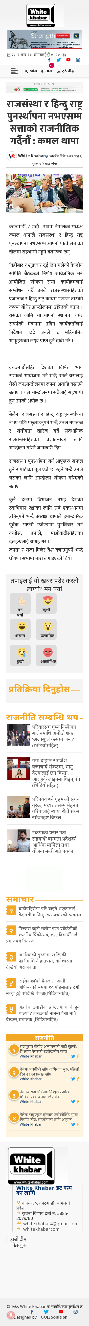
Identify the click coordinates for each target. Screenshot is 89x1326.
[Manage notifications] (11, 1315)
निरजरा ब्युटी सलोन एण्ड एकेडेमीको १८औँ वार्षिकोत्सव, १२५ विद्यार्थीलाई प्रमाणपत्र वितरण (41, 934)
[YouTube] (68, 60)
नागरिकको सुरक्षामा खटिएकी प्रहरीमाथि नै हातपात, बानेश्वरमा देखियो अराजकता (39, 961)
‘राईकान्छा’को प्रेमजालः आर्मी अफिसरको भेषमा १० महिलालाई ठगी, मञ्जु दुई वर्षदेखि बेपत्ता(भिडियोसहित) (43, 987)
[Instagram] (78, 60)
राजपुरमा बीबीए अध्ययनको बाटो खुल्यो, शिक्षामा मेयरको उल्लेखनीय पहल (48, 1049)
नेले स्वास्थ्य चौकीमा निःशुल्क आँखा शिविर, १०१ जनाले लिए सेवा (45, 1094)
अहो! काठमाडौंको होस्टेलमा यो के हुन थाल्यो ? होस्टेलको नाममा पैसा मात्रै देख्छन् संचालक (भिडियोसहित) (43, 1013)
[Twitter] (58, 60)
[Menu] (14, 70)
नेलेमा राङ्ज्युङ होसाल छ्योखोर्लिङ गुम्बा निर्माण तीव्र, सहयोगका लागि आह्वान (49, 1117)
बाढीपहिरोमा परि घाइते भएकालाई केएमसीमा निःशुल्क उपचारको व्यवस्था (50, 911)
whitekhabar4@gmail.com (51, 1224)
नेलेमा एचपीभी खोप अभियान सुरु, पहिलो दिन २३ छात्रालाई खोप (49, 1071)
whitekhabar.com (41, 1229)
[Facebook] (49, 60)
